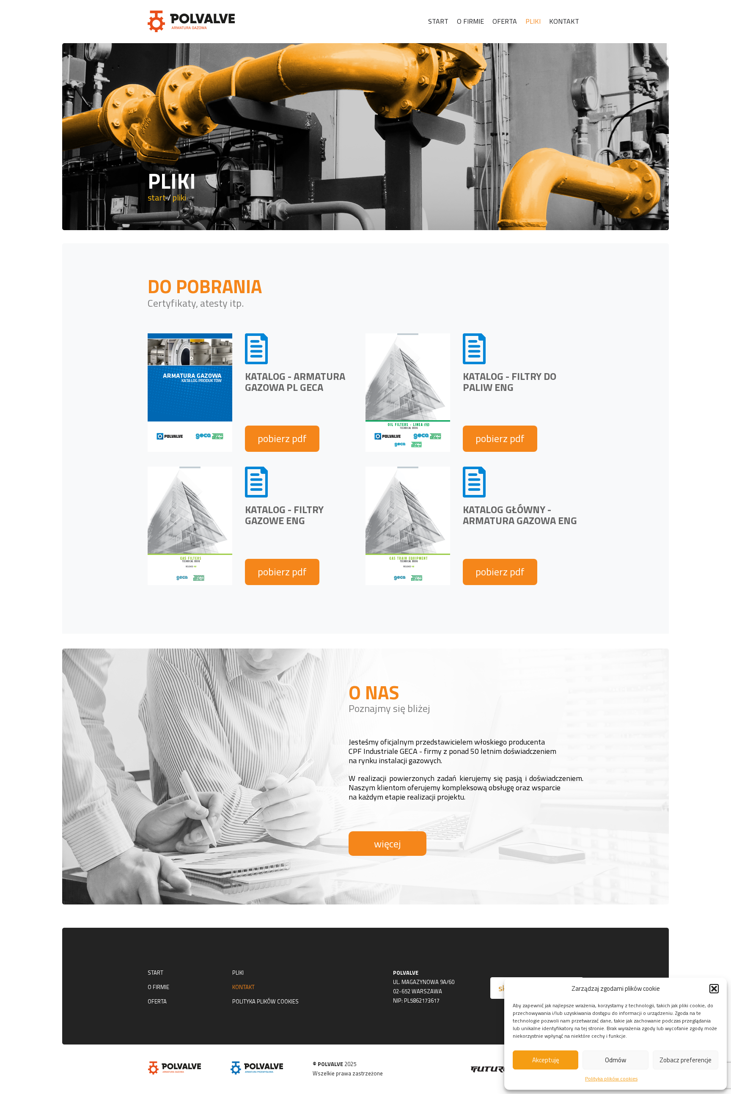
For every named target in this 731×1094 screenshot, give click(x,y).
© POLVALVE (328, 1064)
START (155, 972)
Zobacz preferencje (686, 1060)
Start (438, 21)
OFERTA (157, 1001)
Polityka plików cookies (611, 1079)
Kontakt (564, 21)
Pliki (533, 21)
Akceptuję (545, 1060)
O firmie (470, 21)
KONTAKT (243, 987)
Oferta (504, 21)
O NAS (374, 692)
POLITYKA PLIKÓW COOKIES (265, 1001)
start (157, 197)
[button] (714, 988)
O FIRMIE (158, 987)
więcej (387, 843)
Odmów (615, 1060)
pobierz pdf (282, 438)
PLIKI (238, 972)
